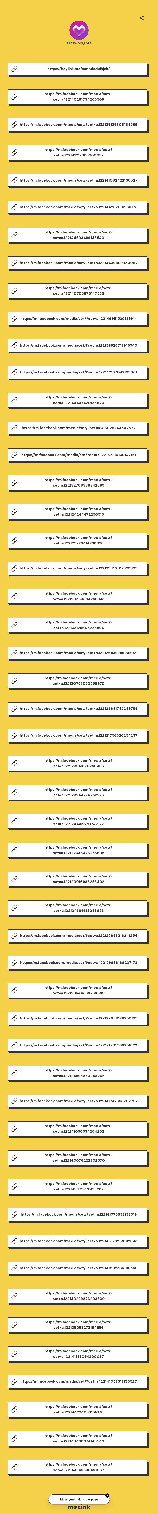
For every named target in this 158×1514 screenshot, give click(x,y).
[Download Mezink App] (79, 1507)
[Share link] (141, 17)
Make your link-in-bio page (79, 1498)
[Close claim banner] (107, 1494)
